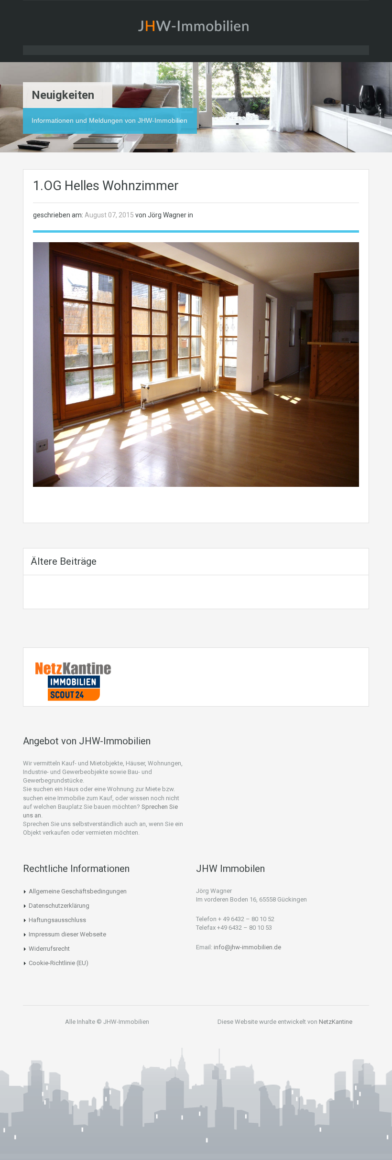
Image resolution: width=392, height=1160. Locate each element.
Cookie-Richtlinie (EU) (58, 963)
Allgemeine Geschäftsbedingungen (78, 891)
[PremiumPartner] (73, 687)
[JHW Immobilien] (196, 28)
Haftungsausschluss (57, 920)
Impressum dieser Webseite (67, 934)
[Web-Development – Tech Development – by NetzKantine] (73, 668)
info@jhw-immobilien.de (247, 947)
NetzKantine (335, 1021)
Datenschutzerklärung (59, 905)
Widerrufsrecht (49, 948)
